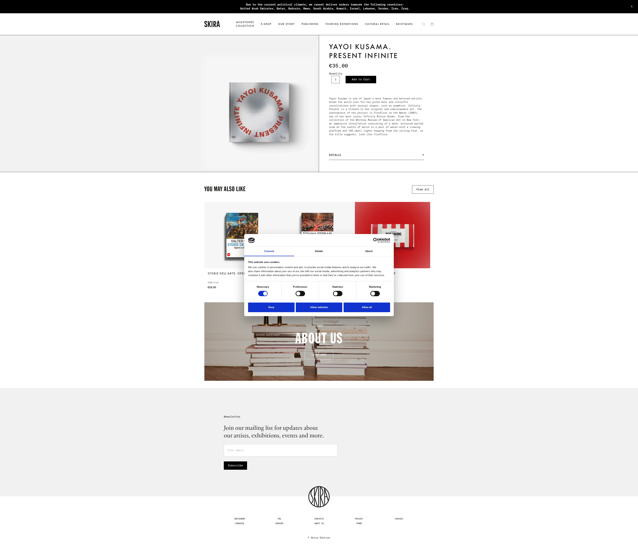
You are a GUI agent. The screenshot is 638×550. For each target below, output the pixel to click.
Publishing (310, 24)
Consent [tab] (269, 251)
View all (422, 189)
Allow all (367, 307)
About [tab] (368, 251)
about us (319, 523)
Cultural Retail (377, 24)
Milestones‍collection (245, 24)
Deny (271, 307)
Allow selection (319, 307)
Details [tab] (319, 251)
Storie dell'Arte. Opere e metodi (236, 273)
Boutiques (404, 24)
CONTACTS (319, 519)
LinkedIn (239, 523)
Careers (279, 523)
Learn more (319, 354)
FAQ (279, 519)
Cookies (399, 519)
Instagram (239, 519)
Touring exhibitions (341, 24)
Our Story (286, 24)
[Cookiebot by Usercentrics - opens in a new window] (375, 240)
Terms (359, 523)
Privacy (359, 519)
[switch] (300, 293)
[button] (266, 24)
